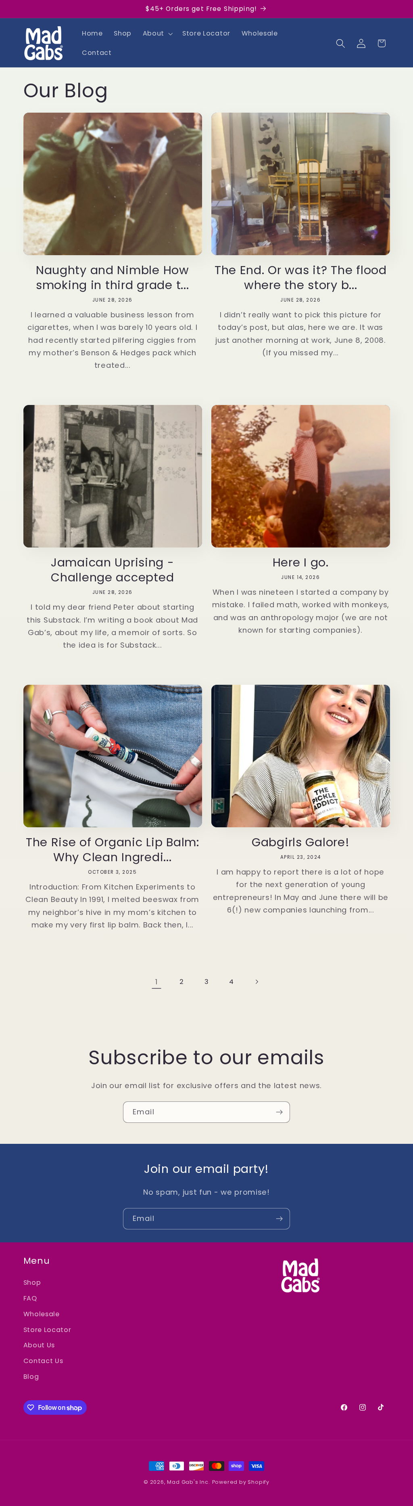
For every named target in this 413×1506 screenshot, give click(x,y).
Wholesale (41, 1314)
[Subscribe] (279, 1112)
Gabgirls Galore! (301, 842)
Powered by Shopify (241, 1482)
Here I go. (301, 562)
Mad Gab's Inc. (188, 1482)
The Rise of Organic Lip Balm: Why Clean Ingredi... (112, 850)
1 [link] (156, 982)
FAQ (30, 1298)
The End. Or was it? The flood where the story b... (301, 278)
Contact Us (43, 1360)
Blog (31, 1376)
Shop (32, 1282)
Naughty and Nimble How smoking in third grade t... (112, 278)
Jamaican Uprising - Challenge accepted (112, 570)
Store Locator (47, 1329)
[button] (157, 33)
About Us (39, 1345)
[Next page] (256, 981)
